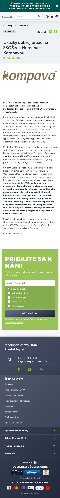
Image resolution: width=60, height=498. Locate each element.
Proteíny (9, 384)
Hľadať (39, 16)
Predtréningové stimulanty (17, 401)
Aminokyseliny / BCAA (15, 390)
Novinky (9, 31)
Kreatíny (9, 406)
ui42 (38, 478)
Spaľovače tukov (12, 417)
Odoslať (27, 313)
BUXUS (32, 478)
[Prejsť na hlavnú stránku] (7, 17)
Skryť (57, 6)
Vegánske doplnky (13, 423)
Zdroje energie (12, 412)
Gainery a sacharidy (14, 395)
